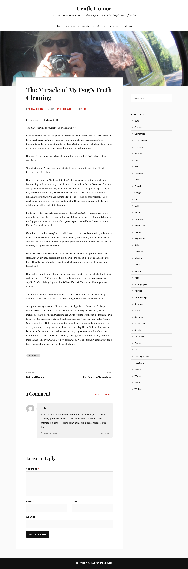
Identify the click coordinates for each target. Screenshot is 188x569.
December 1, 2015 (52, 433)
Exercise (138, 146)
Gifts (136, 199)
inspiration (139, 238)
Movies (138, 258)
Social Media (140, 323)
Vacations (139, 362)
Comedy (138, 127)
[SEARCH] (168, 98)
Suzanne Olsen (37, 109)
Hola (43, 408)
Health (137, 212)
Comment (32, 469)
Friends (138, 186)
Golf (136, 205)
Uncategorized (141, 356)
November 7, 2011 (64, 109)
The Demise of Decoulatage (98, 377)
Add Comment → (104, 395)
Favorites (86, 26)
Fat (136, 160)
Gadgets (138, 192)
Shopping (139, 317)
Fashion (138, 153)
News (137, 264)
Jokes (99, 26)
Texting (138, 343)
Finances (138, 173)
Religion (138, 304)
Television (139, 336)
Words (137, 375)
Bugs (136, 120)
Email (75, 502)
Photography (140, 284)
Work (137, 382)
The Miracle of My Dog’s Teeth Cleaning (69, 94)
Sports (137, 330)
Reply (106, 433)
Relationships (141, 297)
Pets (83, 109)
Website (30, 517)
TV (135, 349)
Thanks (128, 26)
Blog (58, 26)
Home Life (139, 225)
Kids (136, 245)
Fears (137, 166)
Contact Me (113, 26)
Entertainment (141, 140)
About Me (71, 26)
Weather (138, 369)
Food (136, 179)
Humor (137, 232)
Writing (138, 389)
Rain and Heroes (35, 377)
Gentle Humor (94, 8)
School (137, 310)
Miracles (138, 251)
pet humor (33, 355)
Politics (138, 290)
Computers (139, 133)
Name (30, 502)
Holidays (138, 218)
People (137, 271)
